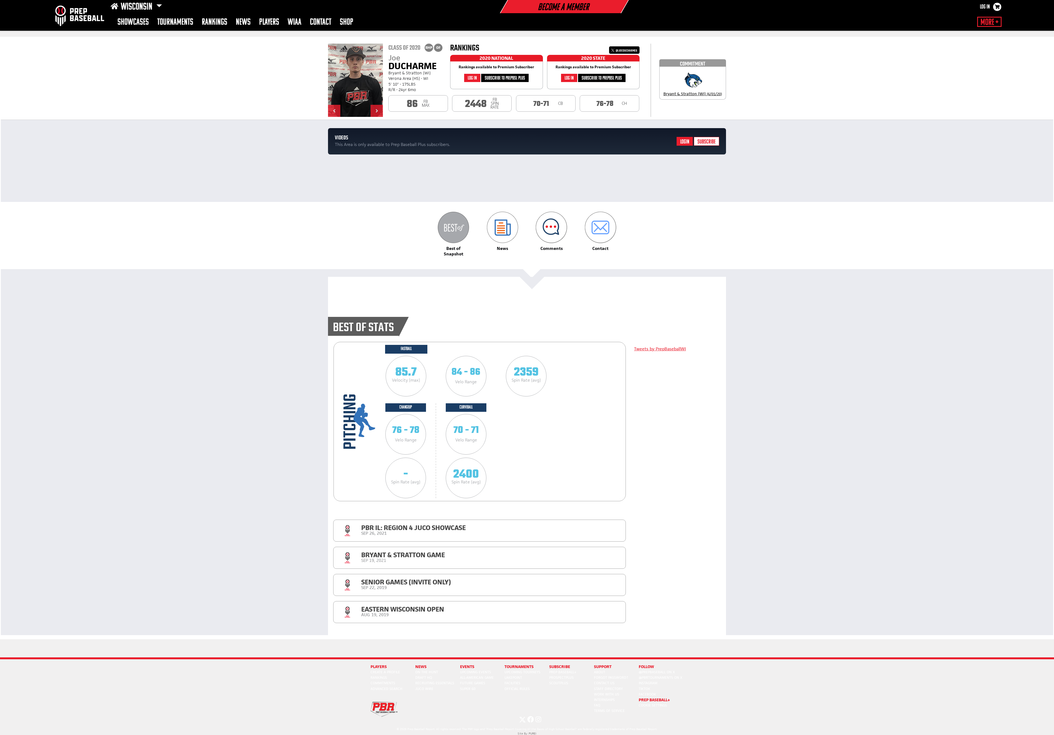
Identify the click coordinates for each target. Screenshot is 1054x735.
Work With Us (606, 694)
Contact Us (604, 683)
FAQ (597, 705)
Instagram (648, 683)
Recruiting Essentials (434, 683)
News (243, 22)
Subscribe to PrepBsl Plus (505, 78)
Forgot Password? (611, 677)
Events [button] (467, 666)
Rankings (214, 22)
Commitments (383, 683)
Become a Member (563, 8)
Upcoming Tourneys (522, 672)
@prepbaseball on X (657, 672)
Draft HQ (423, 677)
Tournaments (175, 22)
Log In (985, 7)
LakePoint (513, 677)
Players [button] (269, 22)
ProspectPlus (561, 677)
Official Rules (517, 688)
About (599, 672)
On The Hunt (426, 672)
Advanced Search (386, 688)
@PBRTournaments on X (660, 677)
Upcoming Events (475, 672)
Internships (604, 699)
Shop (346, 22)
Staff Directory (608, 688)
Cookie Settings (653, 705)
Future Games (472, 683)
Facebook (647, 694)
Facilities (512, 683)
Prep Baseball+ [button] (654, 699)
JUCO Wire (424, 688)
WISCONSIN (137, 7)
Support (603, 666)
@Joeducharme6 (626, 50)
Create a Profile (385, 672)
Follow (646, 666)
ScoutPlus (558, 683)
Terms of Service (609, 710)
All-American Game (477, 677)
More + (989, 22)
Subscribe (706, 142)
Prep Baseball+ (562, 672)
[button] (334, 111)
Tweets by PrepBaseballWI (660, 349)
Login (684, 142)
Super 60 (467, 688)
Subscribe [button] (559, 666)
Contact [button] (320, 22)
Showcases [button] (133, 22)
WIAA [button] (294, 22)
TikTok (644, 688)
